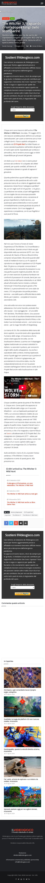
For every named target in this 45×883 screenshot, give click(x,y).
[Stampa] (25, 523)
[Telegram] (26, 879)
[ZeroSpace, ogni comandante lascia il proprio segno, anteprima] (22, 677)
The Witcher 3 (17, 515)
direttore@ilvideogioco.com (23, 855)
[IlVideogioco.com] (9, 3)
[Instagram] (23, 879)
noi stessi (18, 161)
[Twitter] (18, 879)
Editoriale (10, 11)
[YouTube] (21, 879)
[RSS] (29, 879)
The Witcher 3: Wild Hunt (30, 515)
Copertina (7, 515)
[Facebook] (16, 879)
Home (3, 11)
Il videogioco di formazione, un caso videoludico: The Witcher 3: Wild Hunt (20, 484)
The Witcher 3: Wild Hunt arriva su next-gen (22, 494)
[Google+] (16, 523)
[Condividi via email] (21, 523)
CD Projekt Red (28, 512)
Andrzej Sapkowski (16, 512)
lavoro (9, 433)
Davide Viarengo (7, 46)
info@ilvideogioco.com (22, 862)
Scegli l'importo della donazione (22, 107)
